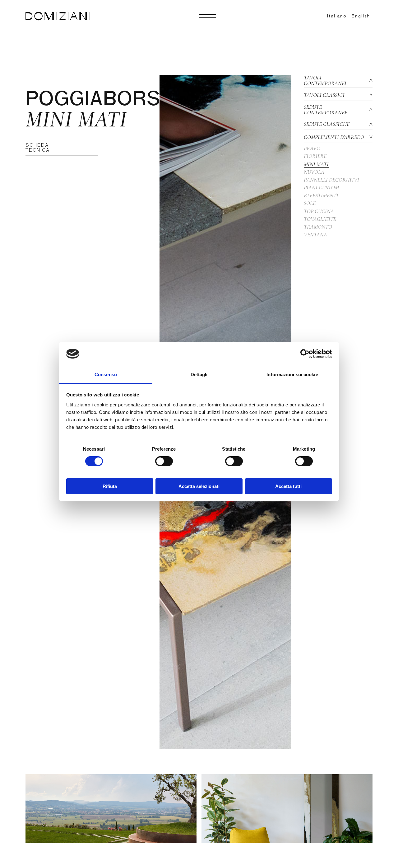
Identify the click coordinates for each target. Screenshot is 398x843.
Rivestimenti (321, 195)
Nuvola (314, 171)
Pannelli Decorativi (331, 179)
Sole (310, 203)
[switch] (164, 461)
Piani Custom (321, 187)
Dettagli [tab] (199, 374)
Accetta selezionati (199, 486)
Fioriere (315, 156)
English (361, 16)
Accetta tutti (288, 486)
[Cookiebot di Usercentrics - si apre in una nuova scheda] (305, 353)
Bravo (312, 148)
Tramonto (318, 226)
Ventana (315, 234)
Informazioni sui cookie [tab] (292, 374)
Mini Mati (316, 164)
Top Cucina (319, 211)
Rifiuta (110, 486)
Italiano (337, 16)
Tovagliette (320, 218)
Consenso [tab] (106, 374)
